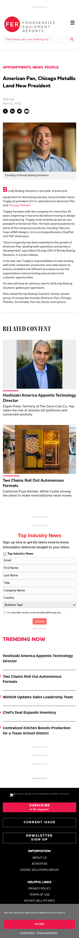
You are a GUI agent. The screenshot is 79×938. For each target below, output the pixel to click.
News (37, 67)
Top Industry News (20, 553)
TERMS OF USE (39, 894)
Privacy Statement (47, 933)
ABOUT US (39, 857)
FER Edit (8, 99)
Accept (39, 924)
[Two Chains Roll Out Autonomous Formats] (39, 449)
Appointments (17, 67)
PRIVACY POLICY (39, 888)
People (52, 67)
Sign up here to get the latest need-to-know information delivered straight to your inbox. (36, 545)
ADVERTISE (39, 863)
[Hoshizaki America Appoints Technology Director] (39, 364)
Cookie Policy (27, 933)
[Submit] (72, 39)
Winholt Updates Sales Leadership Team (38, 697)
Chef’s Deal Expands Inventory (29, 712)
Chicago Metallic (19, 205)
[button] (39, 807)
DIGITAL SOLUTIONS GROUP (39, 870)
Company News (11, 476)
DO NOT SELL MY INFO (39, 900)
